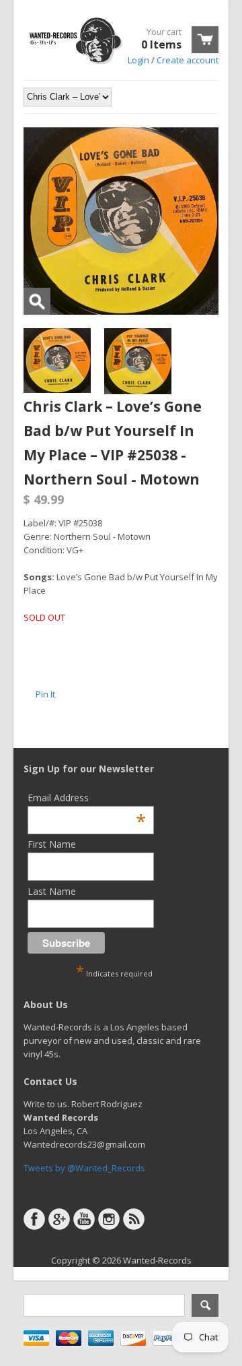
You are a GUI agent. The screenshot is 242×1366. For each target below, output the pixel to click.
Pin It (45, 694)
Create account (187, 60)
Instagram (109, 1219)
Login (138, 60)
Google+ (59, 1219)
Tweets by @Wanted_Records (84, 1168)
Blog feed (134, 1219)
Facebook (34, 1219)
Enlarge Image (37, 301)
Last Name (52, 891)
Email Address (87, 797)
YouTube (84, 1219)
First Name (52, 844)
